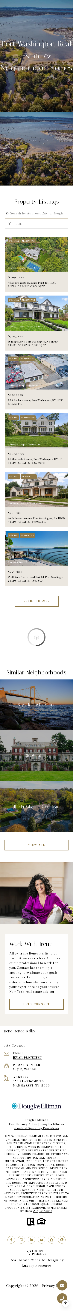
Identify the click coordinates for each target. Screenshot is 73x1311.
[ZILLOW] (51, 1240)
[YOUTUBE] (41, 1240)
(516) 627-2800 (42, 1211)
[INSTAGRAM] (21, 1240)
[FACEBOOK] (11, 1240)
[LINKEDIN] (31, 1240)
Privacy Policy (54, 1285)
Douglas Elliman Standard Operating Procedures (39, 1126)
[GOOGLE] (62, 1240)
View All (36, 845)
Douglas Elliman (36, 1120)
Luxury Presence (36, 1265)
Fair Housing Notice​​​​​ (23, 1124)
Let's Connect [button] (36, 1004)
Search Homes (37, 601)
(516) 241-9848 (26, 1069)
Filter (18, 223)
